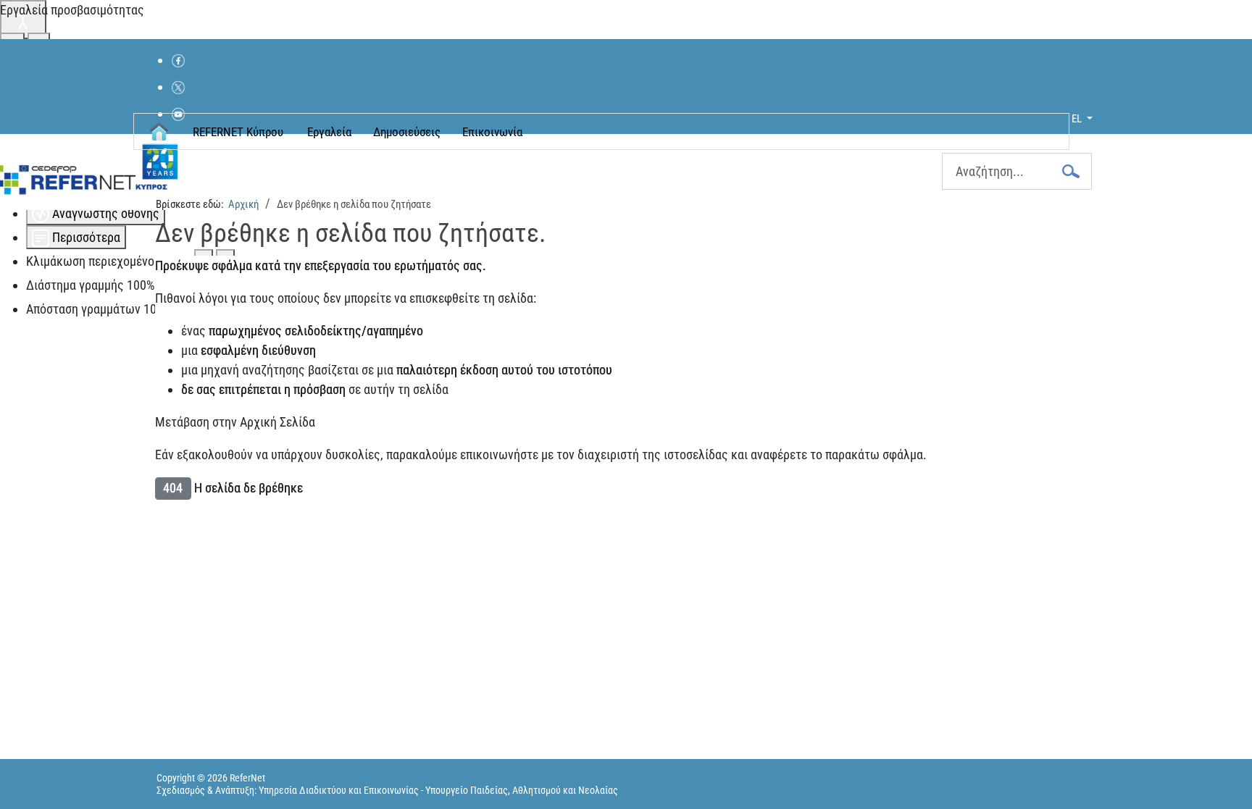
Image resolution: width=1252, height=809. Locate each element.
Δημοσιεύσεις (407, 132)
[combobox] (1017, 171)
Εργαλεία (329, 132)
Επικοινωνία (492, 132)
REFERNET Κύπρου (238, 132)
